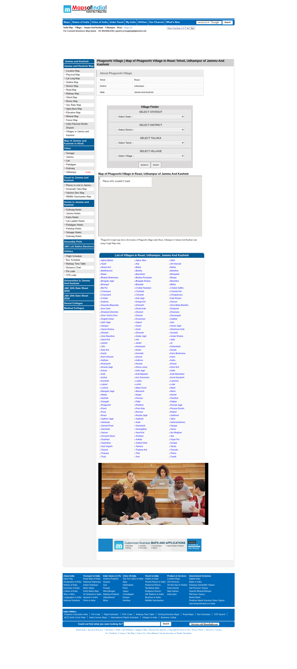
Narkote (104, 398)
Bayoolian (140, 274)
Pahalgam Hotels (74, 225)
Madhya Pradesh (111, 594)
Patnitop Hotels (73, 228)
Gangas (104, 326)
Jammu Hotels (73, 213)
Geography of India (72, 582)
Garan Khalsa (107, 329)
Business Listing (168, 617)
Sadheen (174, 415)
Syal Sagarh (107, 446)
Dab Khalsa (175, 298)
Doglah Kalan (107, 319)
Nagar (138, 394)
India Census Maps (98, 617)
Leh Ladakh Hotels (75, 221)
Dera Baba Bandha (179, 305)
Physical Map (73, 74)
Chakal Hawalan (143, 288)
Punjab (106, 588)
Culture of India (70, 591)
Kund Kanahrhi (177, 377)
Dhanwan (174, 312)
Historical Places (153, 585)
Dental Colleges (73, 303)
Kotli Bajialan (142, 374)
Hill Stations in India (154, 594)
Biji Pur (104, 288)
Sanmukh (105, 429)
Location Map (73, 71)
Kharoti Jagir (107, 367)
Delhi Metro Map (91, 591)
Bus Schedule (73, 260)
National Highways (92, 582)
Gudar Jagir (141, 336)
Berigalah (174, 274)
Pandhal (174, 398)
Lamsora (174, 381)
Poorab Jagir (176, 405)
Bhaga (173, 277)
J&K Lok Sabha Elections (79, 246)
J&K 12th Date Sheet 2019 (76, 289)
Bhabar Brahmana (109, 277)
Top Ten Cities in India (133, 579)
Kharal (173, 363)
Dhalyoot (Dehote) (109, 312)
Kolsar (104, 370)
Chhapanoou (176, 295)
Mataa (104, 394)
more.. (89, 172)
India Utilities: (70, 611)
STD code (71, 275)
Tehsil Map (71, 97)
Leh (68, 160)
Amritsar (126, 600)
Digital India (194, 579)
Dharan (139, 315)
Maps (67, 22)
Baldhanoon (107, 270)
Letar (172, 384)
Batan (104, 274)
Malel (172, 388)
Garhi (138, 329)
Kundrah (105, 381)
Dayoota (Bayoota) (110, 305)
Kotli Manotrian (177, 374)
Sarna (173, 429)
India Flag (68, 579)
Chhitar (104, 298)
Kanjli (103, 353)
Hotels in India (151, 579)
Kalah (138, 350)
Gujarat (106, 582)
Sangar (173, 425)
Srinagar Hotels (73, 232)
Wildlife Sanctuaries (154, 600)
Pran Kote (140, 408)
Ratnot (173, 412)
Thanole (174, 450)
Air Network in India (92, 594)
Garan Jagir (175, 326)
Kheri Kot (174, 367)
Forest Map (72, 120)
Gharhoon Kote (177, 329)
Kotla (172, 370)
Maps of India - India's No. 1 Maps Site (66, 8)
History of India (70, 585)
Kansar (139, 357)
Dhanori (139, 312)
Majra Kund (141, 388)
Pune (125, 588)
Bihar (105, 600)
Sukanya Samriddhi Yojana (201, 585)
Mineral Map (72, 116)
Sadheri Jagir (107, 419)
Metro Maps (88, 588)
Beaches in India (153, 597)
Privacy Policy (198, 630)
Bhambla (174, 281)
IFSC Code (127, 614)
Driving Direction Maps (168, 614)
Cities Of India (129, 576)
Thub (103, 456)
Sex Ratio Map (73, 105)
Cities (67, 148)
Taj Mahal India (152, 588)
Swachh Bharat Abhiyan (200, 591)
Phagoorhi (106, 405)
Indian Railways (90, 585)
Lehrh (138, 384)
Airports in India (90, 597)
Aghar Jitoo (141, 260)
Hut (137, 339)
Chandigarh (128, 594)
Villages (78, 27)
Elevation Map (73, 112)
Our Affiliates (128, 630)
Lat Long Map (73, 78)
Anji (137, 264)
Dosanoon (140, 319)
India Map (68, 27)
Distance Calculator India (76, 614)
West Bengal (109, 591)
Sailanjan (105, 422)
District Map (72, 86)
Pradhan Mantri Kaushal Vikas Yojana (206, 600)
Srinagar (70, 153)
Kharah (139, 363)
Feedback (113, 633)
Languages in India (72, 597)
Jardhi (138, 343)
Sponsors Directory (95, 630)
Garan (138, 326)
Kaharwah (140, 346)
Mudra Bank (194, 597)
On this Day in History (177, 585)
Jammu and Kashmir (77, 61)
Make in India (195, 582)
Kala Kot (105, 350)
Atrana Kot (106, 267)
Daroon (173, 301)
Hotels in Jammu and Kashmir (76, 203)
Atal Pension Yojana (198, 588)
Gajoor (139, 322)
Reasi (119, 27)
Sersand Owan (108, 436)
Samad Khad (107, 425)
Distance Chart (73, 267)
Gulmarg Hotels (74, 209)
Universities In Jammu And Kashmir (77, 282)
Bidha (173, 284)
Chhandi (140, 295)
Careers (122, 633)
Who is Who (69, 594)
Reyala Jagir (141, 415)
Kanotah (140, 353)
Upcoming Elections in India (202, 603)
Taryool (104, 450)
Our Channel (156, 22)
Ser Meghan (176, 432)
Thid (138, 453)
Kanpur (126, 597)
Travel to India (152, 576)
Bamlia (139, 270)
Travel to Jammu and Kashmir (76, 179)
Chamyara (106, 291)
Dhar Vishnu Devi (109, 315)
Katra (172, 360)
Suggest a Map (141, 630)
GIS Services (173, 582)
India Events (173, 588)
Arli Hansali (175, 264)
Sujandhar (106, 443)
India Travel (117, 22)
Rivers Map (72, 101)
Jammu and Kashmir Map (79, 66)
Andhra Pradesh (110, 579)
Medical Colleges (74, 308)
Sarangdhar (141, 429)
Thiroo (173, 453)
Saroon (104, 432)
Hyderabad (128, 585)
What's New (173, 22)
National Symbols (71, 600)
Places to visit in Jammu (78, 185)
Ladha (139, 381)
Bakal (138, 267)
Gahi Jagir (106, 322)
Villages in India (149, 617)
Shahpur (140, 436)
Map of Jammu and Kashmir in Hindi (75, 142)
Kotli (103, 374)
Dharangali (175, 315)
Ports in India (89, 600)
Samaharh (140, 425)
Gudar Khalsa (176, 336)
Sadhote (140, 419)
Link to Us (141, 633)
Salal (138, 422)
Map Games (173, 591)
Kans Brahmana (177, 353)
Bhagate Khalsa (143, 281)
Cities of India (99, 22)
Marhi (173, 391)
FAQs (118, 630)
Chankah (140, 291)
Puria (103, 412)
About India (68, 576)
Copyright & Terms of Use (179, 630)
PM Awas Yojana (197, 594)
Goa (105, 585)
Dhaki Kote (141, 308)
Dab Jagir (140, 298)
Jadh (172, 339)
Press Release (152, 633)
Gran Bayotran (108, 336)
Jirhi (103, 346)
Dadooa (105, 301)
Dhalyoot (174, 308)
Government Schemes (200, 576)
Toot (138, 456)
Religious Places (153, 591)
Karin (172, 357)
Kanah (173, 350)
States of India (80, 22)
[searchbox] (209, 22)
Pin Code (95, 614)
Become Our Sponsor (157, 630)
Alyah (103, 264)
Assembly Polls (73, 241)
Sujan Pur (175, 439)
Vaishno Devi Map (75, 192)
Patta (138, 401)
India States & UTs (112, 576)
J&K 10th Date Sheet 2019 (76, 297)
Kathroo (139, 360)
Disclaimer (109, 630)
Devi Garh (106, 308)
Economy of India (71, 588)
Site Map (131, 633)
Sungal (173, 443)
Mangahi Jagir (107, 391)
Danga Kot (141, 301)
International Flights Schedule (125, 617)
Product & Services (176, 576)
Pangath (105, 401)
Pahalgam (71, 164)
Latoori (104, 384)
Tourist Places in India (155, 582)
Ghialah (104, 332)
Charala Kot (176, 291)
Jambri (104, 343)
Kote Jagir (140, 370)
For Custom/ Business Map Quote (79, 31)
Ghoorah (140, 332)
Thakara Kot (141, 450)
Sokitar (139, 439)
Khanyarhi (106, 363)
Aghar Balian (107, 260)
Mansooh (140, 391)
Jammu (70, 157)
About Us (209, 630)
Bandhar (174, 270)
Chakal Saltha (177, 288)
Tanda (173, 446)
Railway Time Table (76, 263)
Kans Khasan (107, 357)
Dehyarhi (140, 305)
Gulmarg (70, 168)
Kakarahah (175, 346)
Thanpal (105, 453)
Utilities (142, 22)
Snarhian (105, 439)
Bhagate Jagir (107, 281)
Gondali (174, 332)
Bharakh (140, 284)
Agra (125, 582)
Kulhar (104, 377)
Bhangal (105, 284)
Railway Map (72, 93)
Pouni (104, 408)
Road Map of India (91, 579)
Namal (173, 394)
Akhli (172, 260)
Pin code (70, 271)
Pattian (173, 401)
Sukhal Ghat (141, 443)
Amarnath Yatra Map (76, 189)
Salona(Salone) (177, 422)
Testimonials (81, 630)
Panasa (139, 398)
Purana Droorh (177, 408)
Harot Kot (105, 339)
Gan (172, 322)
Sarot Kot (140, 432)
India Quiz (172, 594)
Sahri (172, 419)
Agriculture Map (74, 108)
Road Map (71, 90)
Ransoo (139, 412)
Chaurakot (106, 295)
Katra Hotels (72, 217)
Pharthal (140, 405)
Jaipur (126, 591)
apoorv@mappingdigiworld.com (131, 31)
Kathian (104, 360)
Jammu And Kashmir (93, 27)
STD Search (219, 614)
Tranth (173, 456)
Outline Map (72, 82)
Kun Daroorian (142, 377)
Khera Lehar (141, 367)
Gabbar (173, 319)
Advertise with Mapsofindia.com (204, 624)
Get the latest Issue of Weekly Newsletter (175, 633)
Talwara (139, 446)
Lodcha (104, 388)
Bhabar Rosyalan (144, 277)
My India (131, 22)
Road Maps (188, 614)
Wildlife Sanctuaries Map (78, 196)
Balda (173, 267)
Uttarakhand (109, 597)
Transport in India (91, 576)
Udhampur (110, 27)
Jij (171, 343)
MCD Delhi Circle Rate (75, 617)
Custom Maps (173, 579)
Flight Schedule (74, 256)
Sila (172, 436)
